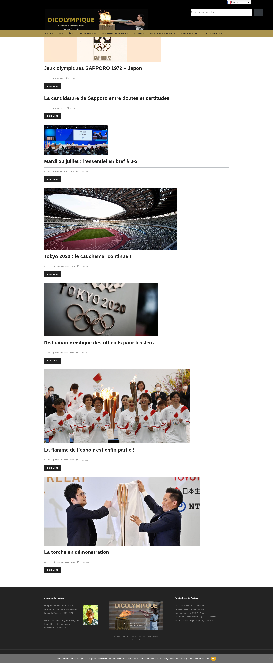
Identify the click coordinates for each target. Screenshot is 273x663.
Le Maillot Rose (182, 605)
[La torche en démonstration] (136, 511)
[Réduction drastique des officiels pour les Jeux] (136, 309)
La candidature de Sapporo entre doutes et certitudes (106, 98)
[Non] (269, 658)
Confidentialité (136, 640)
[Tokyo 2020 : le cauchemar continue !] (136, 219)
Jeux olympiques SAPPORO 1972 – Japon (93, 68)
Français (235, 2)
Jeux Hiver (60, 108)
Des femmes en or (183, 613)
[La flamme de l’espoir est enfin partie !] (136, 406)
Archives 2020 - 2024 (64, 171)
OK (213, 658)
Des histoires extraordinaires (188, 617)
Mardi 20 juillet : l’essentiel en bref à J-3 (91, 161)
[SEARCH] (258, 12)
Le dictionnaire (181, 609)
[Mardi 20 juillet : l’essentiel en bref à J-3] (136, 140)
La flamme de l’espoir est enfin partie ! (89, 450)
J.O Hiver (59, 78)
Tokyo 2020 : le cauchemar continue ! (87, 256)
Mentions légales (152, 636)
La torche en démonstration (76, 552)
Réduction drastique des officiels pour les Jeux (99, 342)
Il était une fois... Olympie (186, 620)
